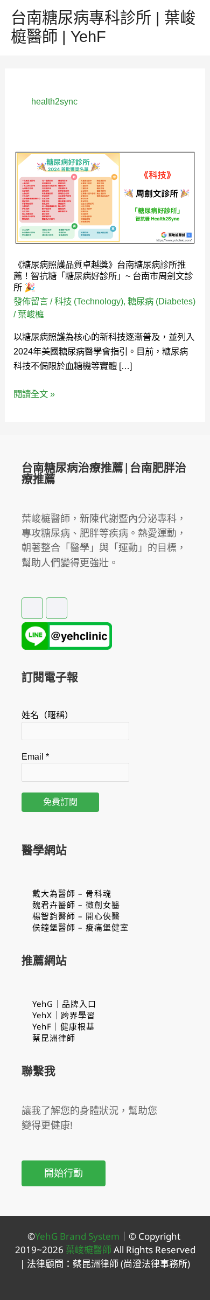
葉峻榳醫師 (88, 1249)
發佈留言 (30, 301)
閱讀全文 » (34, 394)
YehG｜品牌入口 (64, 1003)
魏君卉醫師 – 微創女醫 (76, 904)
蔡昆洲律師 (53, 1037)
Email (35, 756)
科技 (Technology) (88, 301)
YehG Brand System (77, 1236)
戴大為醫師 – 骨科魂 (71, 893)
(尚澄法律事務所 (152, 1263)
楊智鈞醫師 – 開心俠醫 (76, 915)
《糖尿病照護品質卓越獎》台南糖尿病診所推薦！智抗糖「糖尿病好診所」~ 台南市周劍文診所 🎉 (103, 276)
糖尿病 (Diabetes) (161, 301)
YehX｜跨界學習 (63, 1015)
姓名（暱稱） (47, 715)
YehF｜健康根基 (63, 1026)
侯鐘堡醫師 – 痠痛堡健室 (80, 927)
